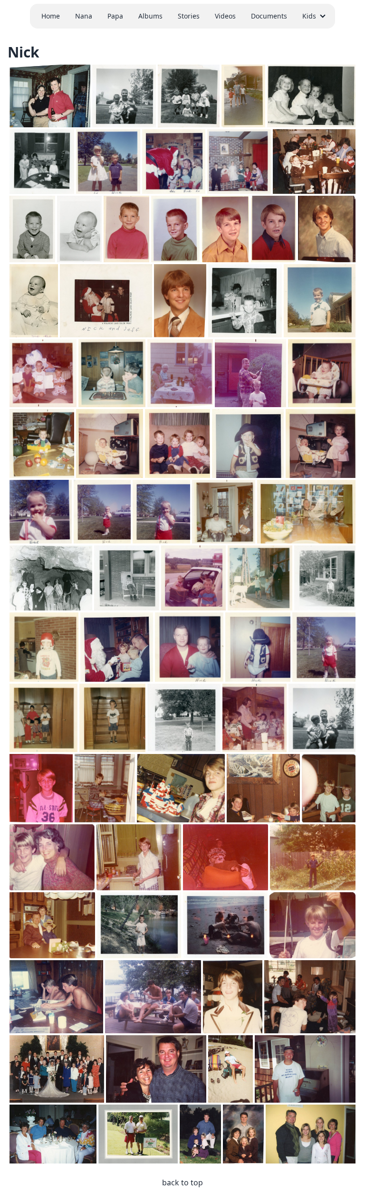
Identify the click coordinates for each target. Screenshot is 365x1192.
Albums (150, 15)
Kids (309, 15)
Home (50, 15)
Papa (115, 15)
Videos (225, 15)
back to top (182, 1182)
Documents (269, 15)
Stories (189, 15)
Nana (83, 15)
